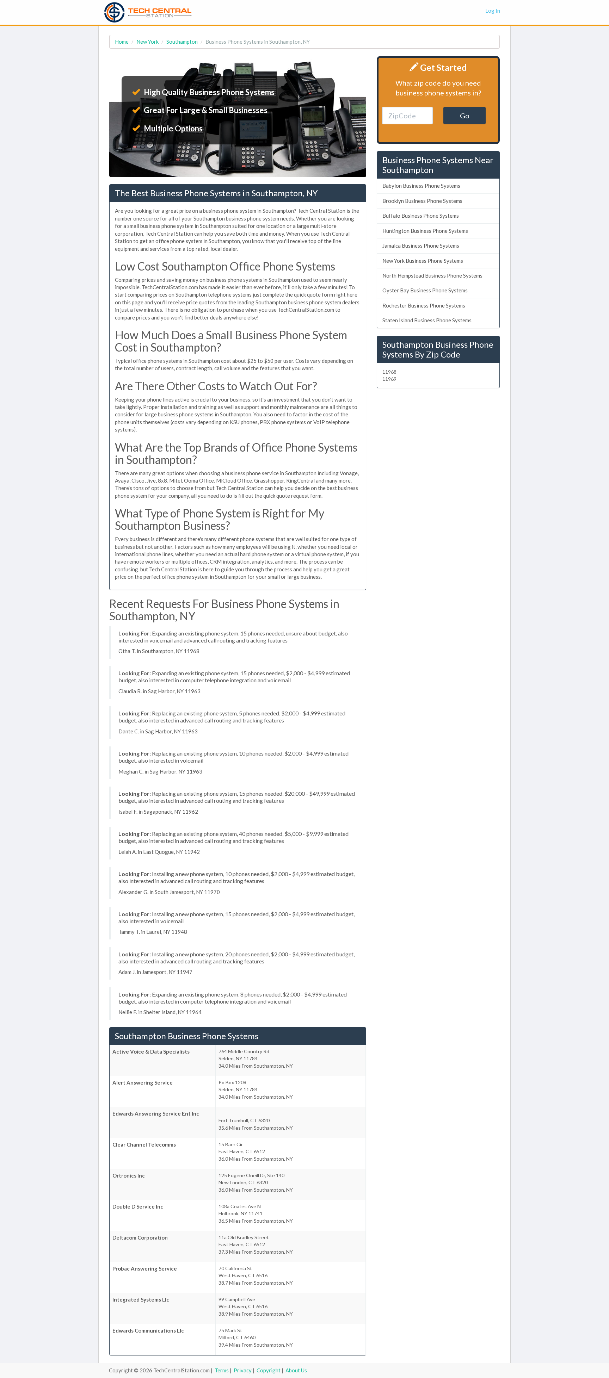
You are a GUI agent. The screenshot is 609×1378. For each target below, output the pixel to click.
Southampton (182, 41)
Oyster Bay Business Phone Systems (425, 290)
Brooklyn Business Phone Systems (422, 201)
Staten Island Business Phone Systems (427, 320)
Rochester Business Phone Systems (423, 305)
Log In (492, 10)
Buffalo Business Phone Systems (420, 215)
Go (464, 115)
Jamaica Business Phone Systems (420, 245)
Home (122, 41)
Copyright (269, 1370)
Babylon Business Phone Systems (421, 185)
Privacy (243, 1370)
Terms (222, 1370)
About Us (296, 1370)
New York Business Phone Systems (422, 260)
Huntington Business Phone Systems (425, 231)
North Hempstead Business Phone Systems (432, 275)
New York (147, 41)
